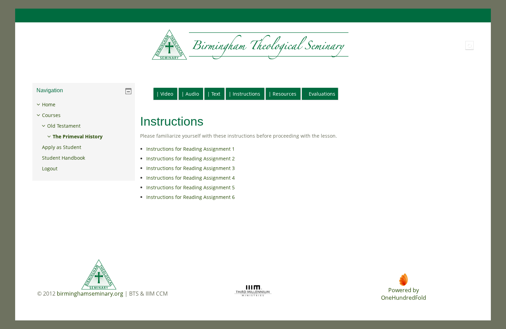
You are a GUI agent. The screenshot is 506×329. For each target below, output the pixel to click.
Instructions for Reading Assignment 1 (190, 149)
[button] (469, 45)
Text (215, 94)
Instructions (246, 94)
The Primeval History (78, 136)
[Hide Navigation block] (128, 91)
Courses (51, 115)
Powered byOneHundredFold (403, 293)
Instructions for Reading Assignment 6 (190, 197)
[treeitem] (83, 136)
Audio (192, 94)
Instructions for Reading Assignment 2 (190, 158)
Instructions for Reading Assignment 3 (190, 168)
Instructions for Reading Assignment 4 (190, 177)
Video (166, 94)
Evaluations (322, 94)
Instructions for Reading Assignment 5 (190, 187)
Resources (284, 94)
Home (48, 104)
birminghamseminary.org (90, 293)
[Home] (188, 45)
